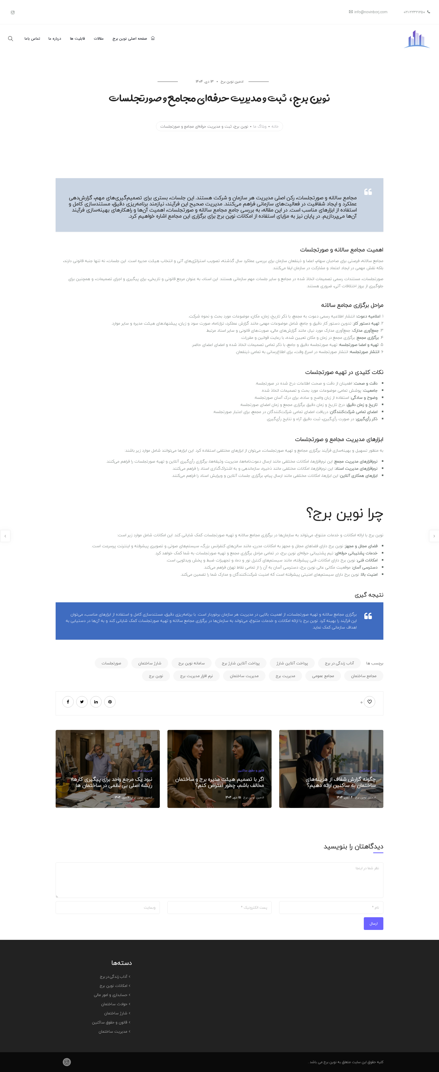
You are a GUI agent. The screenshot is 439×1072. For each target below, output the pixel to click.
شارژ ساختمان (149, 663)
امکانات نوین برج (113, 985)
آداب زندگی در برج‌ (113, 976)
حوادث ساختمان (114, 1004)
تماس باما (32, 39)
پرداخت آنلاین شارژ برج (241, 663)
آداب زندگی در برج (339, 663)
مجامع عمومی (323, 675)
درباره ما (54, 39)
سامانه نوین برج (191, 663)
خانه (275, 126)
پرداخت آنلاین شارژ (292, 663)
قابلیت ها (77, 39)
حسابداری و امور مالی (110, 994)
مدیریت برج (285, 675)
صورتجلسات (111, 663)
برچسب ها (374, 663)
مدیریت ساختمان (244, 675)
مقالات (99, 39)
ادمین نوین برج (365, 797)
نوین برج (156, 675)
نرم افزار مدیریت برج (196, 675)
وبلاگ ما (259, 126)
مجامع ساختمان (364, 675)
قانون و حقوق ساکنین (251, 770)
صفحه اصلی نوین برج (130, 39)
